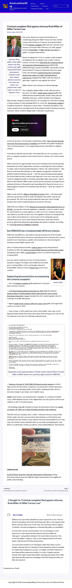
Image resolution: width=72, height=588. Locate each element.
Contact (45, 6)
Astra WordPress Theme (55, 582)
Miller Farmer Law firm (49, 50)
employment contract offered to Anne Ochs (30, 304)
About (42, 4)
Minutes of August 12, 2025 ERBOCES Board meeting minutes (31, 384)
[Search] (68, 6)
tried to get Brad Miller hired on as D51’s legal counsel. (43, 250)
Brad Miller (34, 50)
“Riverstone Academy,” (56, 103)
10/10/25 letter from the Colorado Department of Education (29, 475)
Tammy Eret (34, 268)
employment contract (46, 93)
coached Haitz (30, 253)
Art (47, 9)
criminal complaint (35, 45)
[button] (36, 3)
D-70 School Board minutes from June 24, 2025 (26, 291)
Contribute (35, 6)
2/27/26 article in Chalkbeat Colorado (24, 225)
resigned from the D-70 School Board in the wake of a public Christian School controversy (41, 75)
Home (33, 4)
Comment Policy (37, 9)
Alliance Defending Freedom (34, 194)
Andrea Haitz (37, 247)
